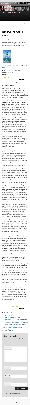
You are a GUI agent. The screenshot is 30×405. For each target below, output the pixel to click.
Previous (5, 24)
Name (7, 368)
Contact (18, 15)
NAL (10, 70)
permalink (11, 330)
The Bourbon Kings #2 (11, 69)
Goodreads (4, 76)
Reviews (15, 327)
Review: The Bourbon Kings (12, 315)
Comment (8, 348)
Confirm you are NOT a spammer (13, 393)
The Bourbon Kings (18, 329)
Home (4, 12)
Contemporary (9, 72)
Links (13, 15)
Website (7, 384)
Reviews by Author (12, 12)
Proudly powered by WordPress (15, 402)
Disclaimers (5, 19)
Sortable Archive (6, 15)
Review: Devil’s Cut (9, 319)
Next (26, 24)
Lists (19, 12)
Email (7, 376)
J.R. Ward (11, 329)
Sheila (26, 329)
